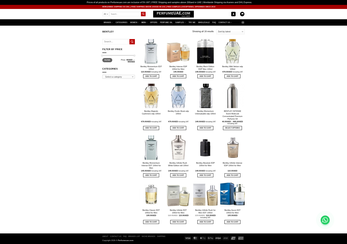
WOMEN (133, 22)
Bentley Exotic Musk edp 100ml (178, 112)
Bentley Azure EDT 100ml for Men (232, 211)
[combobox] (118, 77)
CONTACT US (115, 236)
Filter (107, 60)
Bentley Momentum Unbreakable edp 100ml (205, 112)
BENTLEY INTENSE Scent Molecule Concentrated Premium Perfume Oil (232, 115)
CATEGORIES (122, 22)
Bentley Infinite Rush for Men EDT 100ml (205, 211)
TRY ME (192, 22)
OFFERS (154, 22)
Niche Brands (148, 236)
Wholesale (204, 22)
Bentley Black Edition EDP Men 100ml (205, 67)
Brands (107, 22)
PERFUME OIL (166, 22)
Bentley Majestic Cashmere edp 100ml (151, 112)
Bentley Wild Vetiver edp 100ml (232, 67)
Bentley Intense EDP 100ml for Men (178, 67)
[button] (233, 14)
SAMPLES (179, 22)
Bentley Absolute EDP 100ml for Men (205, 164)
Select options (232, 128)
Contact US (224, 22)
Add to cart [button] (151, 76)
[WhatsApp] (325, 220)
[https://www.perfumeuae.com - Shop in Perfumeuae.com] (173, 14)
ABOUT (105, 236)
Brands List (134, 236)
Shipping (161, 236)
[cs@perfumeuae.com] (243, 22)
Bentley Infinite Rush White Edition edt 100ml (178, 164)
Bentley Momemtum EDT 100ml (151, 67)
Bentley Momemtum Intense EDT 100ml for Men (151, 165)
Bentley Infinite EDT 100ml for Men (178, 211)
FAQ (214, 22)
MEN (144, 22)
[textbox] (118, 77)
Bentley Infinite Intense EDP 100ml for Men (232, 164)
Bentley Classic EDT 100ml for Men (151, 211)
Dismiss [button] (256, 2)
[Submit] (143, 14)
